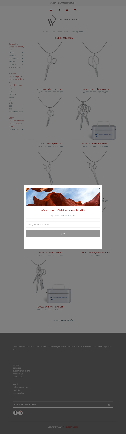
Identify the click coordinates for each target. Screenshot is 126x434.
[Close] (99, 188)
